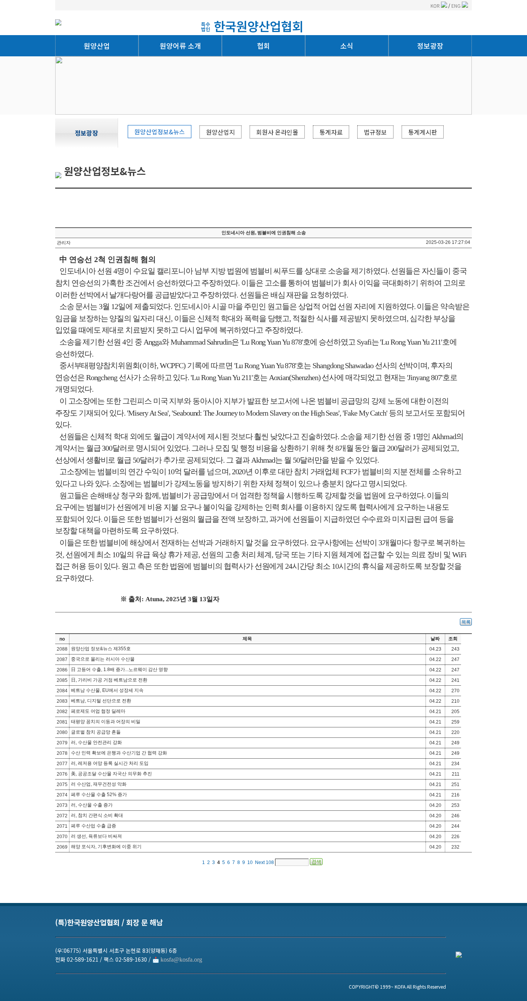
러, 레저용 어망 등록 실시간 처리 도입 (110, 763)
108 (270, 862)
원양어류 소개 (180, 46)
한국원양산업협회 (258, 26)
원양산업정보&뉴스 (159, 131)
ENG (456, 5)
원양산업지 (220, 132)
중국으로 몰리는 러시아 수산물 (103, 659)
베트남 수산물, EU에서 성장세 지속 (107, 690)
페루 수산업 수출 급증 (93, 826)
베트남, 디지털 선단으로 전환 (101, 700)
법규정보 (375, 132)
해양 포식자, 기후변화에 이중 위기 (106, 846)
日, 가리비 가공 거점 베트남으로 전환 (109, 680)
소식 (346, 46)
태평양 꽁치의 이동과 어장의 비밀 (105, 721)
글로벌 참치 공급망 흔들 (96, 732)
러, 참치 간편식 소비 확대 (97, 815)
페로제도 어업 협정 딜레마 (98, 711)
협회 (263, 46)
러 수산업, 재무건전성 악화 (99, 784)
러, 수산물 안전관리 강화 (96, 742)
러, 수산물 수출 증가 (92, 805)
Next (260, 862)
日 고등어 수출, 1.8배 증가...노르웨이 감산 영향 (119, 669)
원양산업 (97, 46)
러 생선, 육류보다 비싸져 (96, 836)
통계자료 (331, 132)
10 (250, 862)
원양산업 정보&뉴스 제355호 (101, 648)
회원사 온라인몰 (277, 132)
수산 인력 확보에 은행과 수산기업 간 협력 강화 (119, 753)
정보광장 (430, 46)
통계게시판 (422, 132)
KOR (436, 5)
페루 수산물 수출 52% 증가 (99, 794)
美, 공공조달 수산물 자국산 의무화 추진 (111, 773)
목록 (466, 622)
